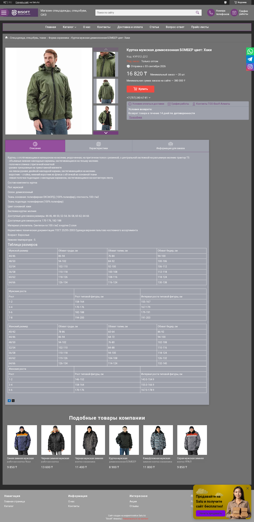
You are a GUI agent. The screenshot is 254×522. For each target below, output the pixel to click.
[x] (13, 401)
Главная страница (14, 501)
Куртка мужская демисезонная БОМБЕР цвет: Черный (122, 461)
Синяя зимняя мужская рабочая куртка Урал (20, 460)
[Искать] (197, 12)
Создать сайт (22, 2)
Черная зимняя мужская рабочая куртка (55, 460)
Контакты (103, 27)
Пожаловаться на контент (135, 519)
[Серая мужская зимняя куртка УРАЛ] (192, 440)
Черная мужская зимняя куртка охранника (89, 460)
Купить (143, 89)
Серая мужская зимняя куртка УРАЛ (190, 460)
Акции (133, 501)
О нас (86, 27)
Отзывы (134, 506)
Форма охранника (59, 37)
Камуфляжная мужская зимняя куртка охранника (157, 460)
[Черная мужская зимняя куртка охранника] (90, 440)
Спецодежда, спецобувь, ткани (28, 37)
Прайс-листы (200, 27)
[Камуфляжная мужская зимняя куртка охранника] (158, 440)
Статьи (154, 27)
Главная (50, 27)
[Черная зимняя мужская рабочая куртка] (56, 440)
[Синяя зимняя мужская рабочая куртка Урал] (22, 440)
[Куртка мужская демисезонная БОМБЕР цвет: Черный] (124, 440)
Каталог (68, 27)
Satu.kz (142, 515)
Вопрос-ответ (175, 27)
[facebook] (9, 401)
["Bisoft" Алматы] (20, 12)
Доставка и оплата (130, 27)
